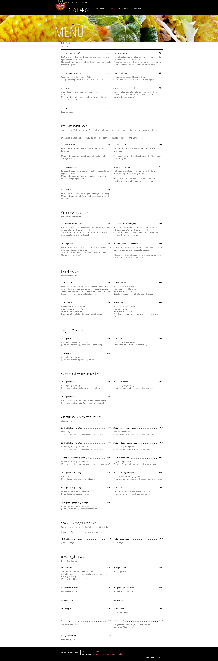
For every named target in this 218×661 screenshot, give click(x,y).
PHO (78, 10)
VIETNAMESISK (73, 2)
